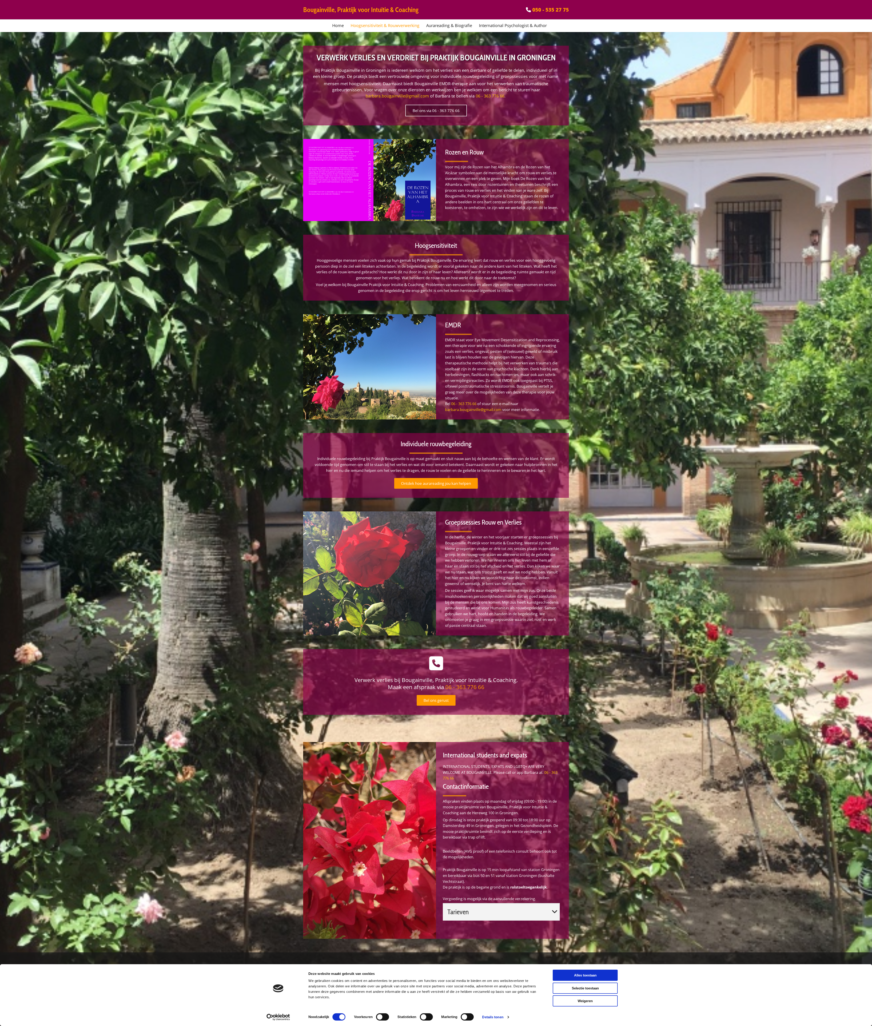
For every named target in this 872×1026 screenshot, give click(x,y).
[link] (554, 912)
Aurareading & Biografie (449, 25)
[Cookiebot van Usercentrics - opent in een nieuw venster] (278, 1017)
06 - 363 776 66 (490, 96)
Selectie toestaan (585, 988)
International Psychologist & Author (513, 25)
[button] (436, 110)
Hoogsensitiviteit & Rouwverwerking (385, 25)
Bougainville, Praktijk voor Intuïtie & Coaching (361, 9)
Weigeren (585, 1001)
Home (338, 25)
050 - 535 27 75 (550, 9)
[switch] (382, 1017)
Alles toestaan (585, 975)
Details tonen (492, 1017)
